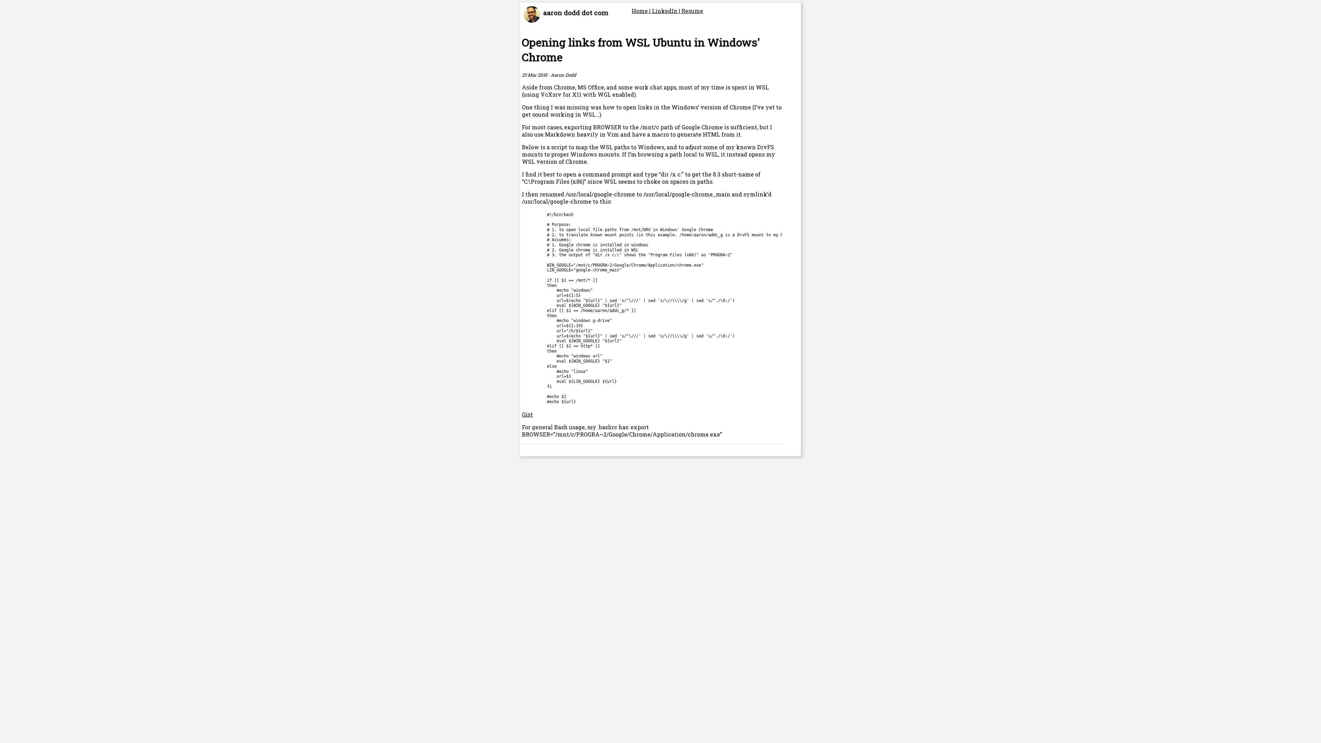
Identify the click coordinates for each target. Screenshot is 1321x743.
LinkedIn (665, 10)
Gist (527, 414)
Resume (692, 10)
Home (640, 10)
